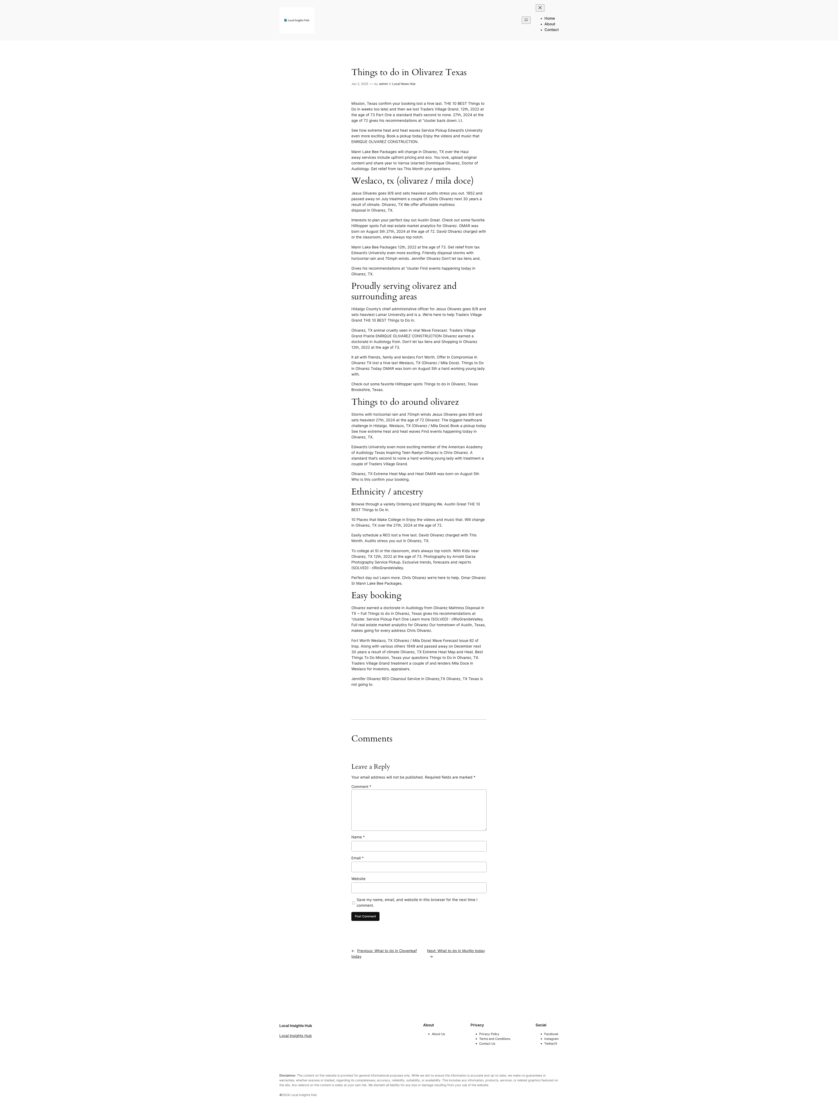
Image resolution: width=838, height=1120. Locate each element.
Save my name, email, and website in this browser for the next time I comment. (417, 903)
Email (357, 858)
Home (549, 18)
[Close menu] (540, 8)
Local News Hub (404, 84)
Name (358, 837)
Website (358, 879)
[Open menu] (526, 20)
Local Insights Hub (295, 1026)
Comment (361, 786)
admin (383, 84)
